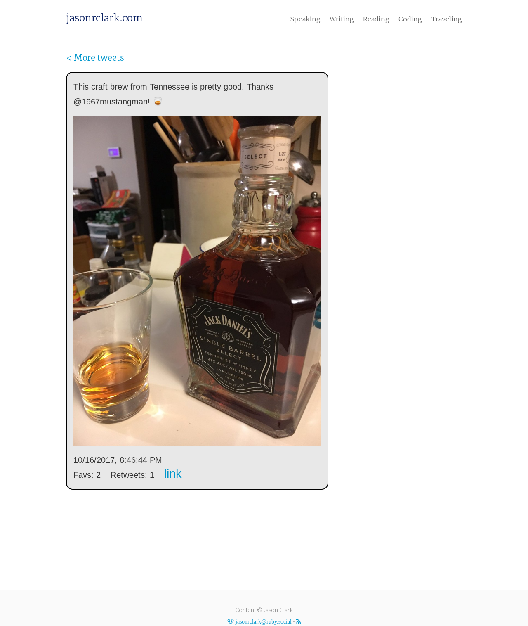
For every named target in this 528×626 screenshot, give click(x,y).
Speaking (305, 19)
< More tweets (95, 57)
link (173, 473)
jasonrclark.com (104, 18)
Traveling (446, 19)
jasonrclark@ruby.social (263, 621)
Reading (376, 19)
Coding (410, 19)
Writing (342, 19)
